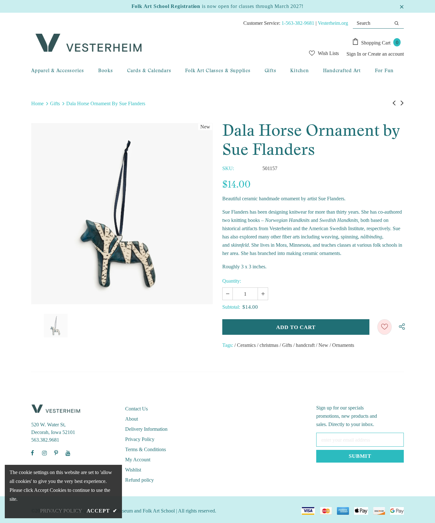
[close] (401, 6)
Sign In (354, 54)
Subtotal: (231, 307)
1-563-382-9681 (298, 23)
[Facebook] (32, 452)
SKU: (228, 168)
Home (37, 103)
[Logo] (149, 43)
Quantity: (231, 281)
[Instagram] (44, 452)
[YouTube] (68, 452)
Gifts (55, 103)
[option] (122, 213)
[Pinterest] (56, 452)
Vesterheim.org (333, 23)
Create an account (386, 54)
